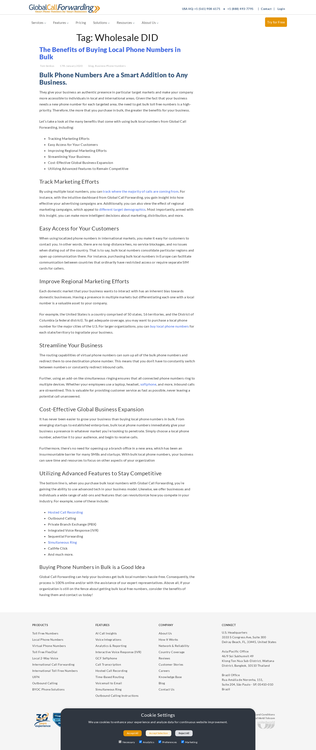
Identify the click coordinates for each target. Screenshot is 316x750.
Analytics (148, 742)
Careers (164, 670)
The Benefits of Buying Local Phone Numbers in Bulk (110, 53)
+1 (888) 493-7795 (240, 9)
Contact (266, 9)
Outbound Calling (44, 683)
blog (91, 65)
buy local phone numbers (169, 326)
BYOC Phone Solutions (48, 689)
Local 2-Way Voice (45, 658)
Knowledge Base (170, 677)
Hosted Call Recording (65, 512)
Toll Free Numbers (45, 633)
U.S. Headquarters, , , (249, 637)
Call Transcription (108, 664)
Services (37, 22)
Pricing (81, 22)
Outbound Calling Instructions (117, 695)
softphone (148, 384)
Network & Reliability (174, 646)
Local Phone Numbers (47, 639)
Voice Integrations (108, 639)
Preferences (169, 742)
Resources (125, 22)
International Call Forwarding (53, 664)
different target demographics (122, 209)
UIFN (36, 677)
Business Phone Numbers (110, 65)
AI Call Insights (106, 633)
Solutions (100, 22)
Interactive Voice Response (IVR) (118, 652)
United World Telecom (262, 718)
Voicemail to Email (108, 683)
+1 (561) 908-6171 (207, 9)
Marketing (191, 742)
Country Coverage (171, 652)
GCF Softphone (106, 658)
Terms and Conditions (262, 714)
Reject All (184, 733)
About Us (149, 22)
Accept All (132, 733)
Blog (162, 683)
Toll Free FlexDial (44, 652)
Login (281, 9)
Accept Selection (158, 733)
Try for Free (276, 22)
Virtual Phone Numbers (49, 646)
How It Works (168, 639)
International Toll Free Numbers (55, 670)
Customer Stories (171, 664)
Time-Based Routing (109, 677)
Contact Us (166, 689)
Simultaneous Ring (62, 542)
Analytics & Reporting (110, 646)
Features (60, 22)
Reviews (164, 658)
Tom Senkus (47, 65)
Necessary (129, 742)
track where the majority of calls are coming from (140, 191)
